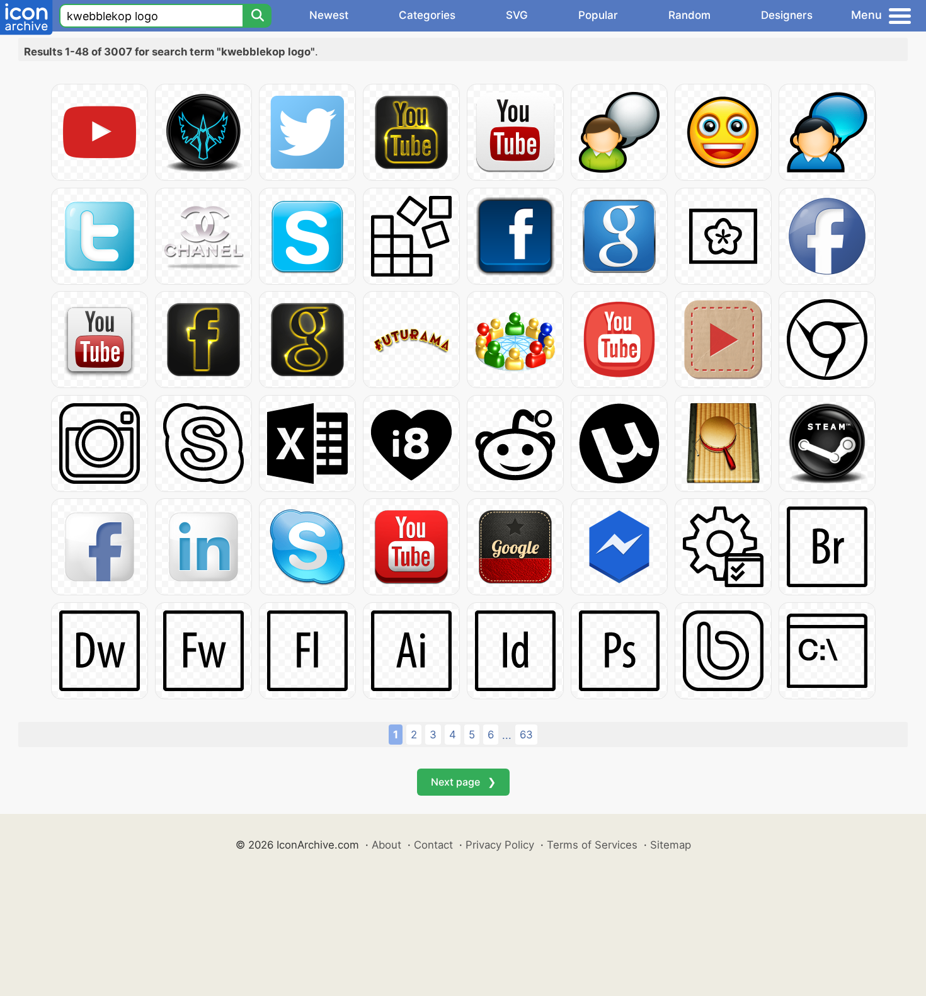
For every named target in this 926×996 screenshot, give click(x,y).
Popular (598, 15)
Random (689, 15)
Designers (787, 15)
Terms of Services (592, 845)
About (386, 845)
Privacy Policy (500, 845)
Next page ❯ (463, 782)
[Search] (257, 16)
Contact (433, 845)
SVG (517, 15)
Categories (427, 15)
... (507, 735)
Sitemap (670, 845)
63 (526, 734)
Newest (328, 15)
